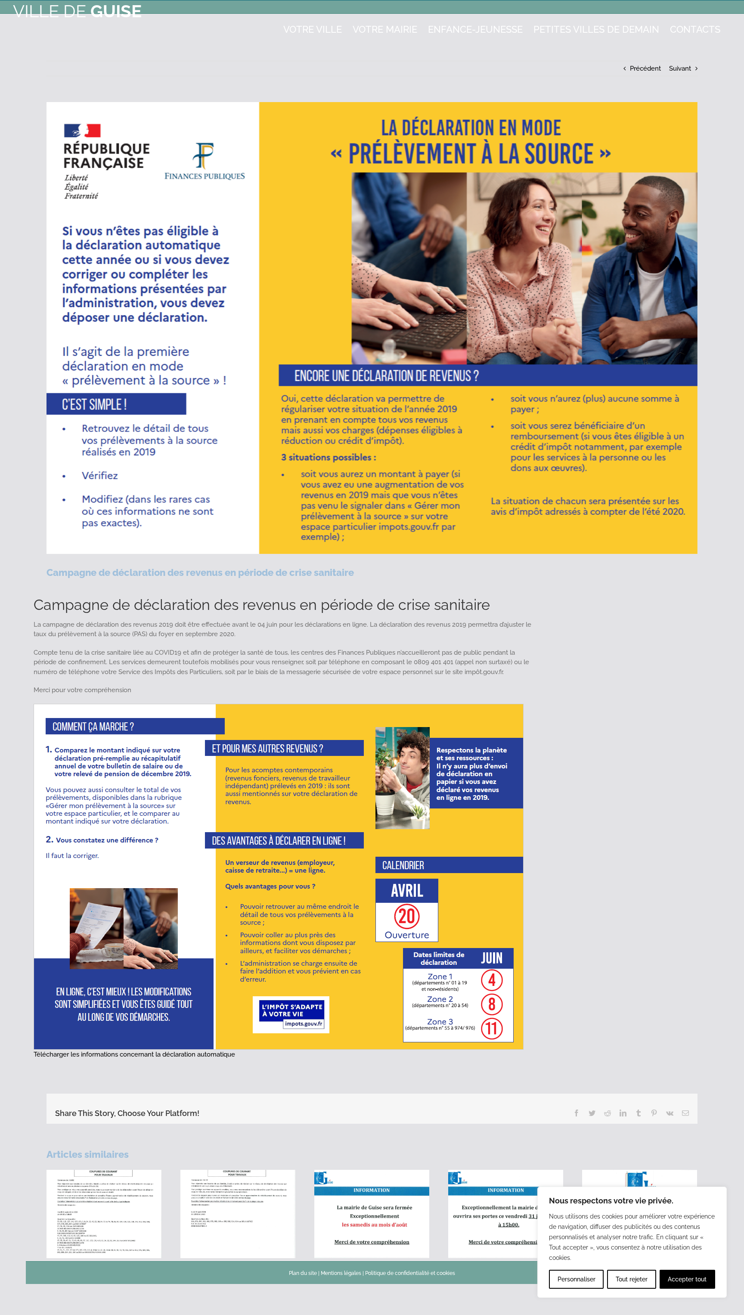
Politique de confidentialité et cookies (410, 1273)
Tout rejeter (632, 1279)
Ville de (77, 11)
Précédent (645, 68)
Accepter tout (687, 1279)
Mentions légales (341, 1273)
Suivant (680, 68)
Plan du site (303, 1273)
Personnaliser (576, 1279)
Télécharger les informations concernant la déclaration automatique (134, 1054)
